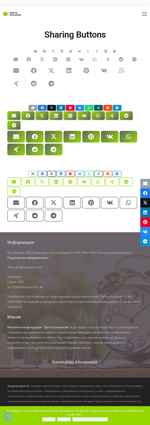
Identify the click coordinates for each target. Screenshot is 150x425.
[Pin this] (70, 51)
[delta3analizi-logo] (12, 14)
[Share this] (44, 51)
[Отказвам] (145, 416)
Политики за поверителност (28, 258)
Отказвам (64, 419)
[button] (144, 13)
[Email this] (35, 51)
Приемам (48, 419)
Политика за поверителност (90, 419)
